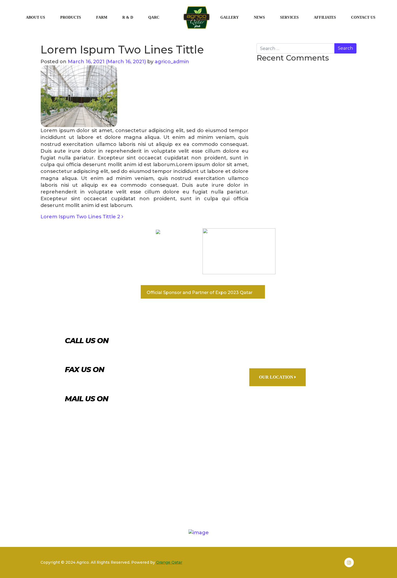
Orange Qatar (169, 562)
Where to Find (293, 503)
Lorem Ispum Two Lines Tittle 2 (81, 217)
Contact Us (363, 17)
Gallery (229, 17)
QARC (153, 17)
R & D (127, 17)
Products (70, 17)
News (259, 17)
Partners (96, 503)
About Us (35, 17)
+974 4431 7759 (107, 353)
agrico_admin (171, 62)
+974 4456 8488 (110, 382)
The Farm (178, 503)
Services (289, 17)
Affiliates (325, 17)
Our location (276, 377)
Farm (101, 17)
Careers (247, 503)
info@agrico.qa (109, 411)
